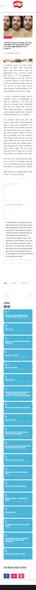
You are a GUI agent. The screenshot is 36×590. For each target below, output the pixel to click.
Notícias (14, 283)
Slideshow (24, 283)
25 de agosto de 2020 (13, 53)
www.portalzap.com (30, 260)
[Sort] (8, 306)
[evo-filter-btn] (5, 306)
